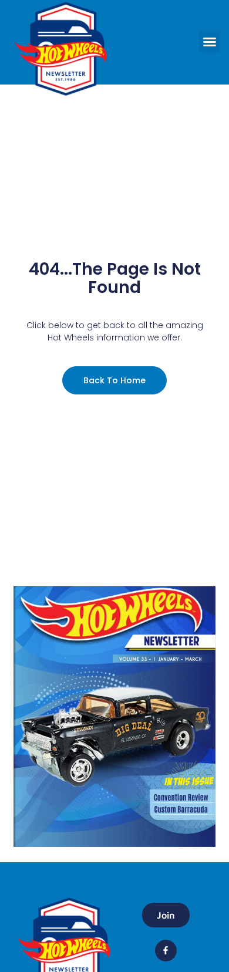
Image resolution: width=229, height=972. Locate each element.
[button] (209, 41)
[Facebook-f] (165, 950)
